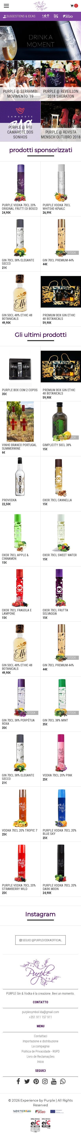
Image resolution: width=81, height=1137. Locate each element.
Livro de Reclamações (40, 1056)
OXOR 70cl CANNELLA (57, 500)
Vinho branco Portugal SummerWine (19, 446)
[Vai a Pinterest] (36, 1081)
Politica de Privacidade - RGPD (41, 1051)
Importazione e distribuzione (40, 1041)
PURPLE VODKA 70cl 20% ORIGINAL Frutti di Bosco (20, 207)
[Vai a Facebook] (18, 1081)
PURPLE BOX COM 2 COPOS (20, 390)
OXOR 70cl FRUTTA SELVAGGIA (55, 612)
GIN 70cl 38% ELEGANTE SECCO (18, 262)
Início (40, 1062)
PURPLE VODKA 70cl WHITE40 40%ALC (56, 207)
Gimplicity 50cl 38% (57, 445)
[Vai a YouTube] (54, 1081)
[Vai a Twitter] (27, 1081)
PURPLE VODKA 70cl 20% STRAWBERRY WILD (19, 887)
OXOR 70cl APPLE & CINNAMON (15, 557)
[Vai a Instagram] (45, 1081)
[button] (6, 40)
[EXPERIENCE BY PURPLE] (41, 6)
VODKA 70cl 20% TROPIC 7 (19, 830)
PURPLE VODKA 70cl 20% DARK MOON (59, 887)
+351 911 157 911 (40, 1017)
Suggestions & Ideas (20, 16)
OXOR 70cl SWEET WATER (60, 555)
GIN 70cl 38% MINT (55, 720)
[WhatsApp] (63, 1081)
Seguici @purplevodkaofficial (42, 940)
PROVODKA (9, 500)
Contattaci (40, 1036)
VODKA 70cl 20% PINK (57, 775)
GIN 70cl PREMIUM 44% (58, 260)
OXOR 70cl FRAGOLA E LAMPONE (16, 612)
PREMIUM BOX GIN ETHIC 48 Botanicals (59, 317)
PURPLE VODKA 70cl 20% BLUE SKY (59, 832)
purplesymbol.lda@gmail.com (40, 1012)
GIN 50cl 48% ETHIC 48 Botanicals (17, 317)
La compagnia (40, 1046)
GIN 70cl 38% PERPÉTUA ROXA (18, 722)
